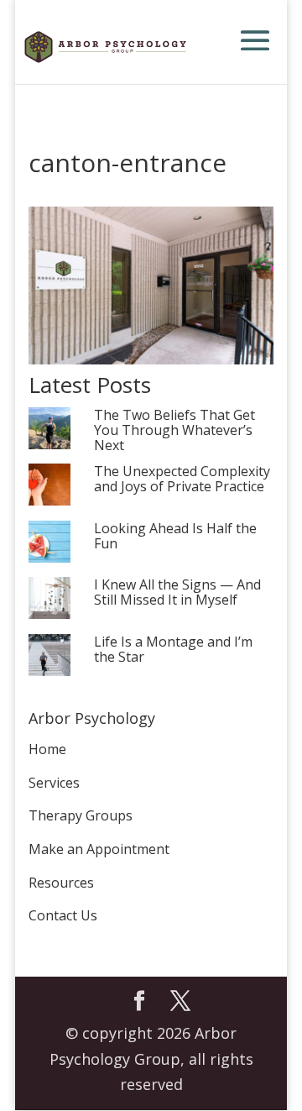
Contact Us (63, 915)
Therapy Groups (81, 815)
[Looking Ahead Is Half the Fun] (49, 543)
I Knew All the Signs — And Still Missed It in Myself (177, 593)
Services (54, 782)
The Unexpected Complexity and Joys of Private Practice (182, 479)
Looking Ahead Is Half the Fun (175, 537)
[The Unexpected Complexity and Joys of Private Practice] (49, 486)
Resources (61, 882)
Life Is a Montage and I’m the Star (173, 650)
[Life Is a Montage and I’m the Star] (49, 656)
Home (47, 749)
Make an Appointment (99, 849)
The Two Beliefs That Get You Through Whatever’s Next (174, 430)
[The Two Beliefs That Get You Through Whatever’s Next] (49, 429)
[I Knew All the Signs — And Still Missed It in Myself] (49, 599)
